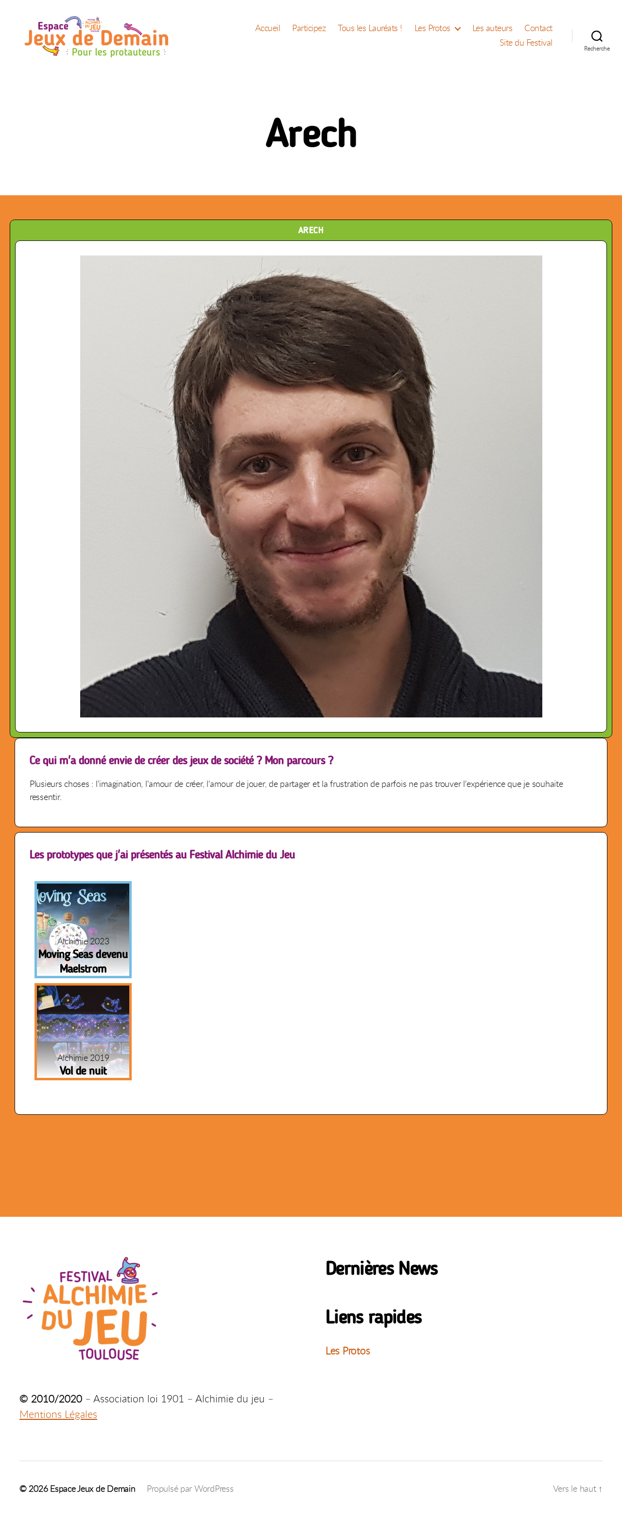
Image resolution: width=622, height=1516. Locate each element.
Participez (309, 28)
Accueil (267, 28)
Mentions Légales (58, 1414)
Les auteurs (492, 28)
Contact (538, 28)
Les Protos (432, 28)
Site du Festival (526, 42)
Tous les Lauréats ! (370, 28)
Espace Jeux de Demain (92, 1488)
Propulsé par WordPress (190, 1488)
